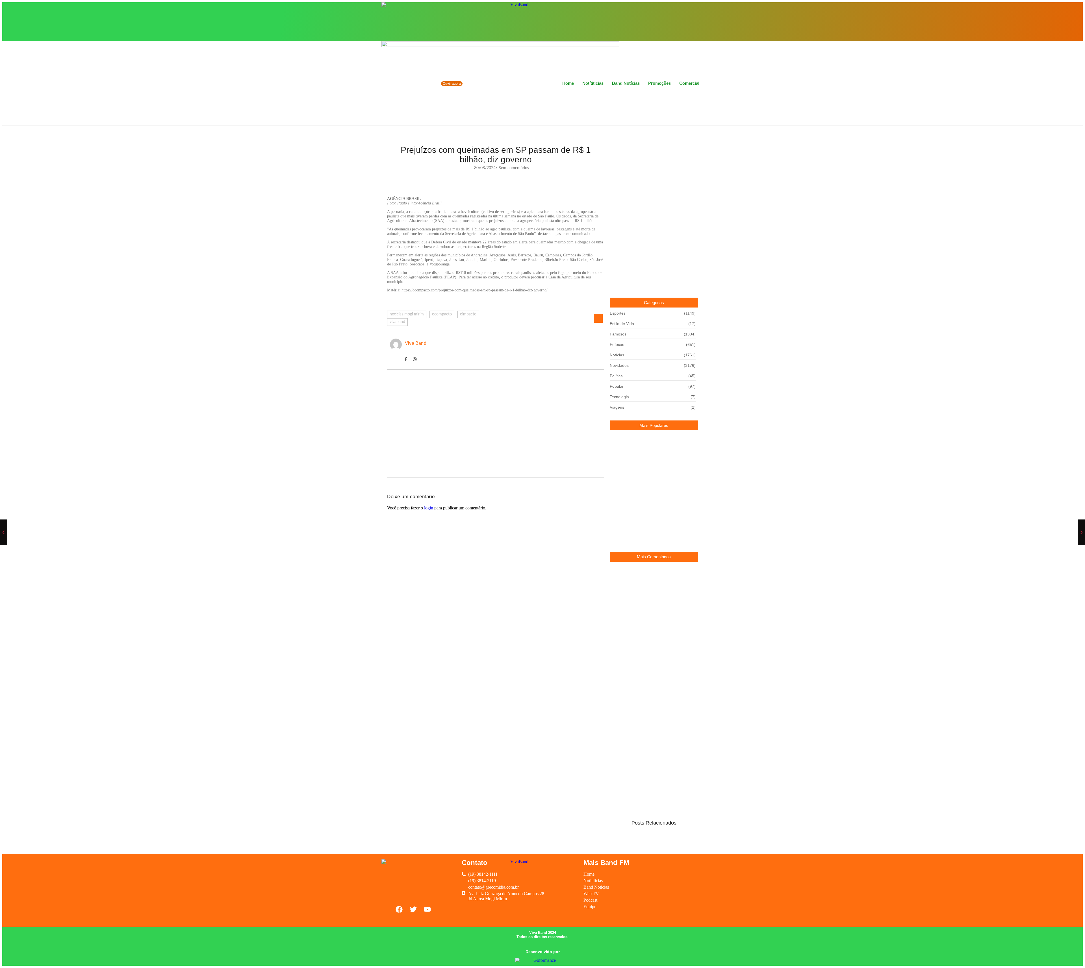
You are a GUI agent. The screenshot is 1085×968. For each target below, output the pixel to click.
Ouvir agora (452, 84)
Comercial (689, 83)
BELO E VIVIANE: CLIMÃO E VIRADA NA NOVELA (649, 451)
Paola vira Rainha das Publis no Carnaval (648, 576)
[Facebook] (676, 21)
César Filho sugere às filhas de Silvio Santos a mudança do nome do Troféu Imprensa (652, 504)
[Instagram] (686, 21)
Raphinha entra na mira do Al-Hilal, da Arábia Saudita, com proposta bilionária (651, 533)
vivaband (397, 322)
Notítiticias (593, 83)
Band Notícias (626, 83)
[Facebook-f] (406, 359)
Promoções (659, 83)
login (428, 507)
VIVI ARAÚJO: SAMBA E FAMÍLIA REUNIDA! (652, 478)
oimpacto (468, 314)
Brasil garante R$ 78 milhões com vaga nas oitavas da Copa (650, 602)
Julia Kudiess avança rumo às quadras (434, 453)
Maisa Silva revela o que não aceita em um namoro (649, 630)
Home (568, 83)
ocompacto (442, 314)
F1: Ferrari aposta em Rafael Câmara (432, 425)
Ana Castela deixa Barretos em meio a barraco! (445, 397)
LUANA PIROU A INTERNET (637, 652)
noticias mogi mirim (407, 314)
